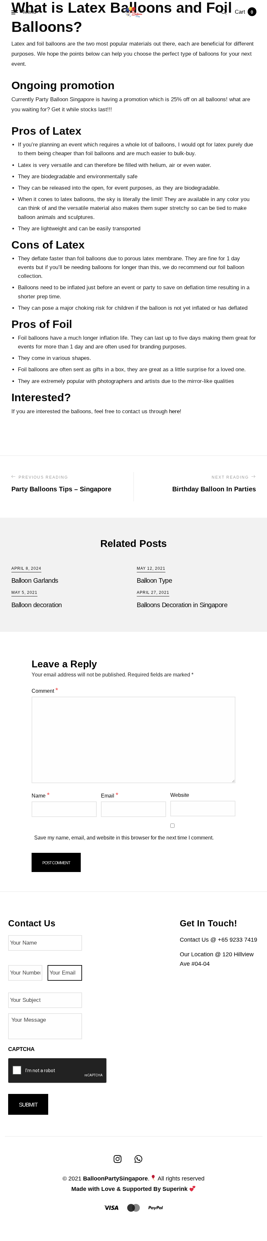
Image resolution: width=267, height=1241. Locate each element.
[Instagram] (117, 1159)
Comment (45, 690)
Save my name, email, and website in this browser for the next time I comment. (124, 837)
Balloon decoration (36, 604)
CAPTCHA (21, 1049)
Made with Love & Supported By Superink (129, 1189)
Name (41, 795)
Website (179, 795)
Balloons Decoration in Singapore (182, 604)
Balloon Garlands (34, 580)
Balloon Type (154, 580)
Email (110, 795)
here (174, 411)
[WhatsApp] (138, 1159)
